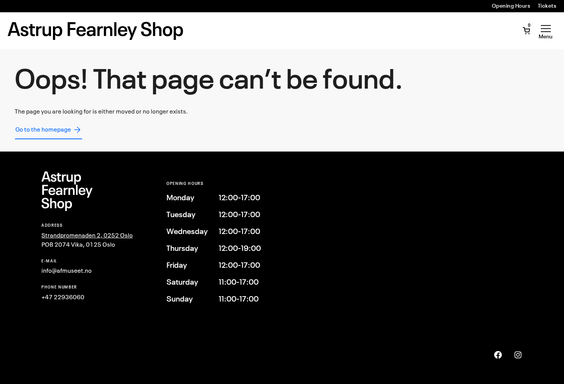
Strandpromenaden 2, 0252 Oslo (87, 235)
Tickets (547, 6)
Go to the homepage (43, 129)
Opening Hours (511, 6)
